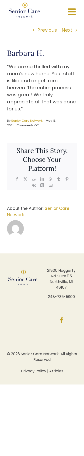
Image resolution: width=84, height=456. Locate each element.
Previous (47, 30)
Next (67, 30)
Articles (56, 371)
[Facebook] (61, 320)
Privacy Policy (33, 371)
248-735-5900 (61, 296)
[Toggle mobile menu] (72, 11)
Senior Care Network (27, 120)
